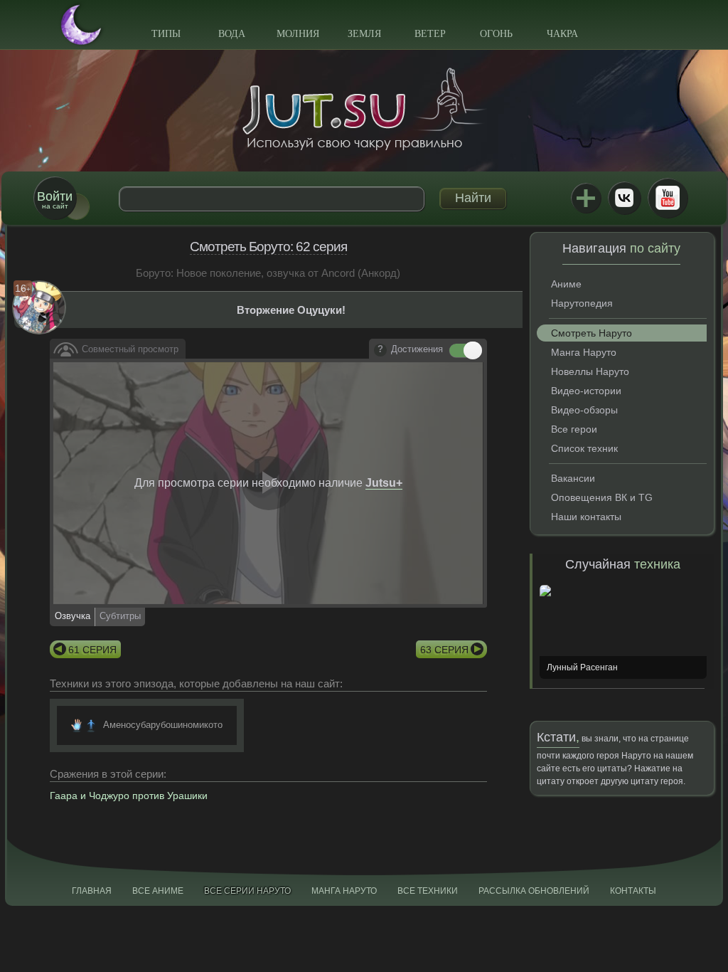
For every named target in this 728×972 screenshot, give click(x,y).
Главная (92, 891)
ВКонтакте (624, 197)
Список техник (584, 448)
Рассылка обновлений (533, 891)
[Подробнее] (380, 350)
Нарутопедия (582, 303)
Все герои (574, 429)
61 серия (92, 649)
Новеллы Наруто (590, 371)
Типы (166, 33)
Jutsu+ (586, 198)
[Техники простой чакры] (91, 725)
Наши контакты (586, 516)
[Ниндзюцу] (76, 725)
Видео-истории (586, 390)
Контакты (633, 891)
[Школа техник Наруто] (364, 109)
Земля (364, 33)
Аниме (566, 284)
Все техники (427, 891)
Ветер (430, 33)
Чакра (562, 33)
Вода (231, 33)
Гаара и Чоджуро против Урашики (129, 795)
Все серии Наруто (247, 891)
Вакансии (573, 478)
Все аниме (157, 891)
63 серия (444, 649)
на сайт (55, 199)
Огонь (496, 33)
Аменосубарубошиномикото (163, 724)
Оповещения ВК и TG (602, 497)
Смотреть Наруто (591, 333)
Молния (298, 33)
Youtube (667, 198)
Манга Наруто (583, 352)
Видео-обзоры (584, 410)
